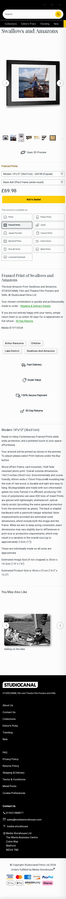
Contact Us (9, 712)
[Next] (60, 83)
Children (36, 343)
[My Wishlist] (44, 4)
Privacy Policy (10, 759)
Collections (11, 23)
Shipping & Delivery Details (35, 305)
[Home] (15, 4)
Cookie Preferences (14, 793)
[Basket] (52, 4)
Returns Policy (11, 765)
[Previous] (5, 83)
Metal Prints (9, 786)
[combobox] (29, 14)
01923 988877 (14, 812)
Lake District (12, 350)
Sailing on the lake (14, 649)
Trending (44, 23)
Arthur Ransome (14, 343)
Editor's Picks (28, 23)
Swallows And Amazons (41, 350)
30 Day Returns (24, 321)
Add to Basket (34, 199)
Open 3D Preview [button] (36, 152)
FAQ (5, 752)
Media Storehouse (42, 869)
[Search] (58, 14)
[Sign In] (59, 4)
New (56, 23)
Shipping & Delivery (13, 772)
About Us (8, 705)
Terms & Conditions (14, 779)
